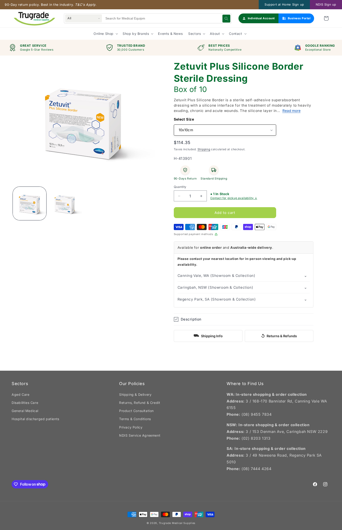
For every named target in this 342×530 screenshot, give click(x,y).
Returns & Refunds (279, 336)
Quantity (180, 187)
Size (190, 119)
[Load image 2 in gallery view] (65, 203)
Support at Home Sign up (284, 4)
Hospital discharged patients (35, 419)
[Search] (226, 19)
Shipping (204, 149)
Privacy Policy (130, 427)
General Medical (25, 411)
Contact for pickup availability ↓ (233, 198)
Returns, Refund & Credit (139, 403)
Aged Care (20, 394)
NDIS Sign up (326, 4)
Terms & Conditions (135, 419)
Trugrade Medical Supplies (177, 523)
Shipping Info (208, 335)
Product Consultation (136, 411)
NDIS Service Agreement (139, 435)
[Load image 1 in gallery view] (29, 203)
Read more (291, 110)
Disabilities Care (25, 403)
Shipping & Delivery (135, 394)
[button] (326, 18)
